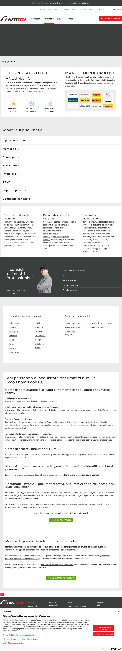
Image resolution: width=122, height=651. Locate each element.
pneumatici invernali (52, 495)
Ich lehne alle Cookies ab (103, 634)
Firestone (39, 327)
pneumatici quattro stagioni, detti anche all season (94, 492)
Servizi (60, 19)
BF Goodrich (40, 335)
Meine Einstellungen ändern (13, 643)
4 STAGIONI (49, 111)
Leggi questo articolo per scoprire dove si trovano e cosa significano (34, 475)
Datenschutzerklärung (36, 643)
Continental (14, 352)
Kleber (38, 347)
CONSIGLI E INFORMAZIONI (74, 270)
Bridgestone (53, 609)
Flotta (42, 10)
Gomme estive (33, 606)
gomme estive (66, 504)
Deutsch (6, 611)
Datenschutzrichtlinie (25, 635)
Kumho (12, 340)
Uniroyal (38, 331)
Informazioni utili (102, 603)
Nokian (38, 340)
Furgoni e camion (70, 285)
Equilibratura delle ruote (77, 606)
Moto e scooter (69, 280)
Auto (65, 275)
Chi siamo (83, 10)
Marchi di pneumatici (53, 603)
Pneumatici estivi (72, 323)
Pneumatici (49, 19)
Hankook (13, 335)
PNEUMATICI (50, 108)
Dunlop (12, 348)
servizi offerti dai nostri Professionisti (57, 564)
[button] (110, 18)
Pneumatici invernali (73, 327)
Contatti (119, 10)
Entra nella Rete (70, 10)
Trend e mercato (70, 290)
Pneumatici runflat (98, 327)
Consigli (69, 19)
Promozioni (35, 19)
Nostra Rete (53, 10)
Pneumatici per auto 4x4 (101, 323)
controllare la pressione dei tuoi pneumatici (55, 437)
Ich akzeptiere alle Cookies (104, 628)
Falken (12, 344)
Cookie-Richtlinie (9, 635)
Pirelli (37, 323)
